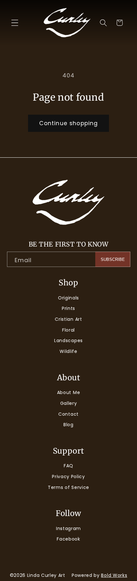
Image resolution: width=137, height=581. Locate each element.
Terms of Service (68, 487)
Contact (68, 414)
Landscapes (68, 340)
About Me (68, 392)
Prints (68, 308)
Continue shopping (68, 123)
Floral (68, 330)
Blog (68, 424)
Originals (68, 298)
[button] (15, 23)
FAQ (68, 466)
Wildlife (68, 351)
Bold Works (114, 575)
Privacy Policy (68, 476)
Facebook (68, 539)
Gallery (68, 403)
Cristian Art (68, 319)
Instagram (68, 528)
